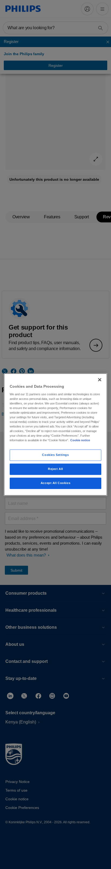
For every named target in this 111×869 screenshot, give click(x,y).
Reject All (55, 469)
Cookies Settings (55, 455)
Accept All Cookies (55, 483)
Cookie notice (80, 440)
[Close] (100, 380)
